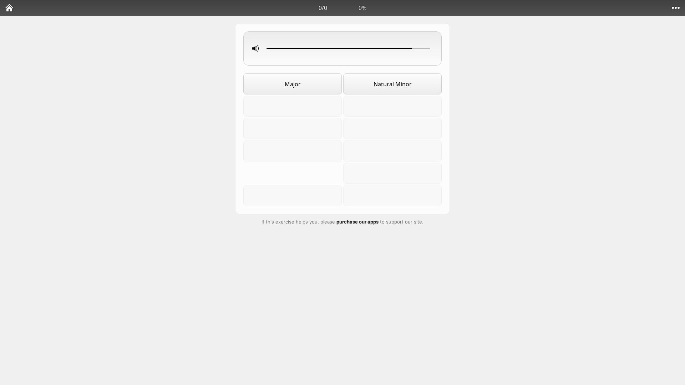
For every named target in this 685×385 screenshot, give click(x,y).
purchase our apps (357, 222)
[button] (342, 48)
